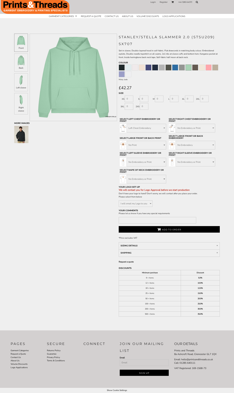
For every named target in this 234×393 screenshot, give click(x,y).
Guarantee (51, 354)
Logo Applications (19, 367)
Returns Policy (53, 350)
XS (123, 99)
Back (21, 68)
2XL (198, 99)
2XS (137, 106)
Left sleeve (21, 87)
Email (122, 357)
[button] (172, 2)
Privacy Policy (53, 357)
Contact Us (16, 357)
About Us (15, 360)
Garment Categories (20, 350)
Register (164, 2)
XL (183, 99)
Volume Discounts (19, 364)
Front (21, 48)
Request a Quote (18, 354)
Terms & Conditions (56, 360)
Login (153, 2)
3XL (122, 106)
